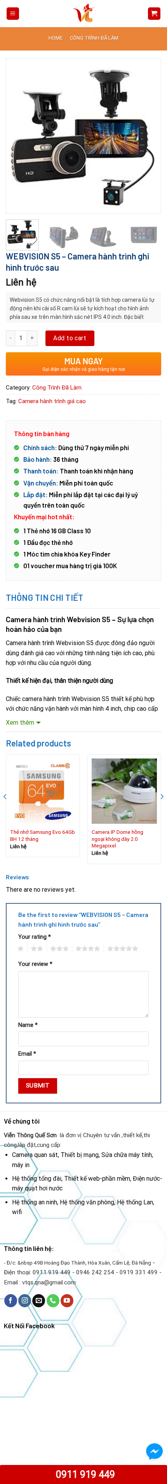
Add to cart (69, 338)
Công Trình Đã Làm (94, 38)
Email (27, 1054)
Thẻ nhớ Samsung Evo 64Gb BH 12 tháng (42, 835)
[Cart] (154, 13)
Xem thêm (20, 722)
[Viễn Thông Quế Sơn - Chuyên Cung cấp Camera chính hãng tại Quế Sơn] (83, 13)
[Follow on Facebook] (10, 1300)
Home (56, 38)
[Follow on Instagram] (24, 1300)
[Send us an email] (38, 1300)
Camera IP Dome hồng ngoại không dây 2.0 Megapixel (117, 839)
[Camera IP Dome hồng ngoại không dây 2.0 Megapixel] (124, 791)
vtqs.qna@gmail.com (49, 1282)
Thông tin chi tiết (45, 597)
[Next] (148, 135)
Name (28, 1025)
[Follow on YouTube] (67, 1300)
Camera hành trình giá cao (52, 401)
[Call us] (53, 1300)
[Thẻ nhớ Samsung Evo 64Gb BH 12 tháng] (42, 791)
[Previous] (19, 135)
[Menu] (13, 13)
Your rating (34, 937)
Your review (35, 964)
